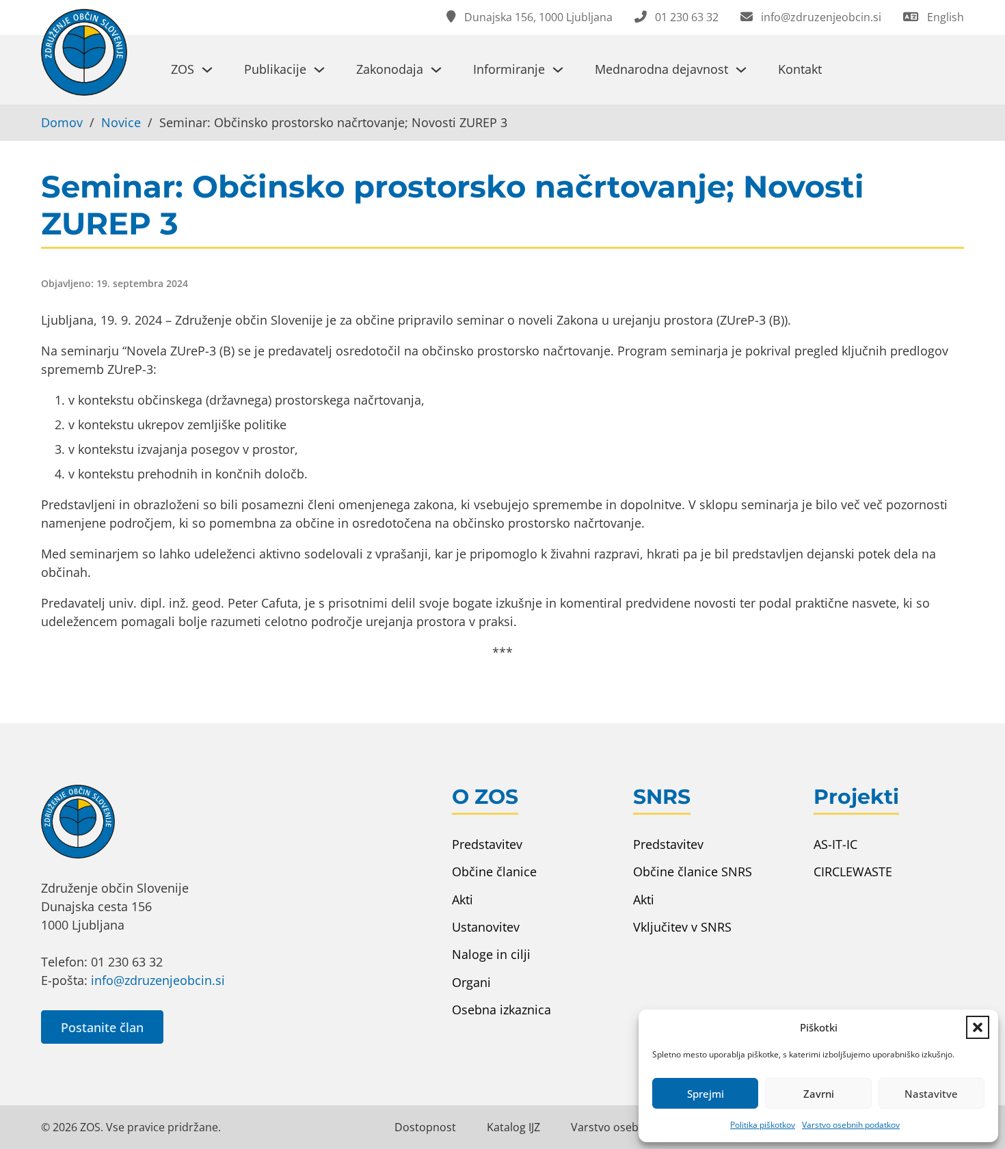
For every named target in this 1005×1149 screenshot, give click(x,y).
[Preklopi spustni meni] (207, 70)
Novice (121, 122)
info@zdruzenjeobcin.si (158, 980)
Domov (62, 122)
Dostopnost (425, 1127)
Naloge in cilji (491, 954)
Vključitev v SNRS (682, 927)
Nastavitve (931, 1093)
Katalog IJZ (513, 1127)
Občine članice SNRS (692, 871)
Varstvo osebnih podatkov (851, 1125)
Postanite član (102, 1027)
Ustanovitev (486, 927)
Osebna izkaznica (501, 1009)
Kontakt (800, 69)
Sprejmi (705, 1093)
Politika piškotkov (762, 1125)
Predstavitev (487, 844)
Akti (462, 899)
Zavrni (818, 1093)
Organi (471, 982)
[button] (977, 1027)
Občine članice (494, 871)
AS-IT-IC (835, 844)
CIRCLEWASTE (853, 871)
